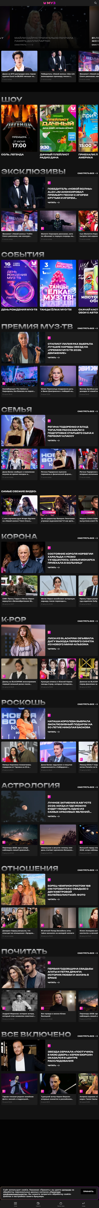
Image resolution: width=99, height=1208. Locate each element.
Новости (38, 1206)
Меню (15, 1206)
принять (88, 1191)
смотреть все (86, 173)
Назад (83, 1206)
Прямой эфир (60, 1206)
